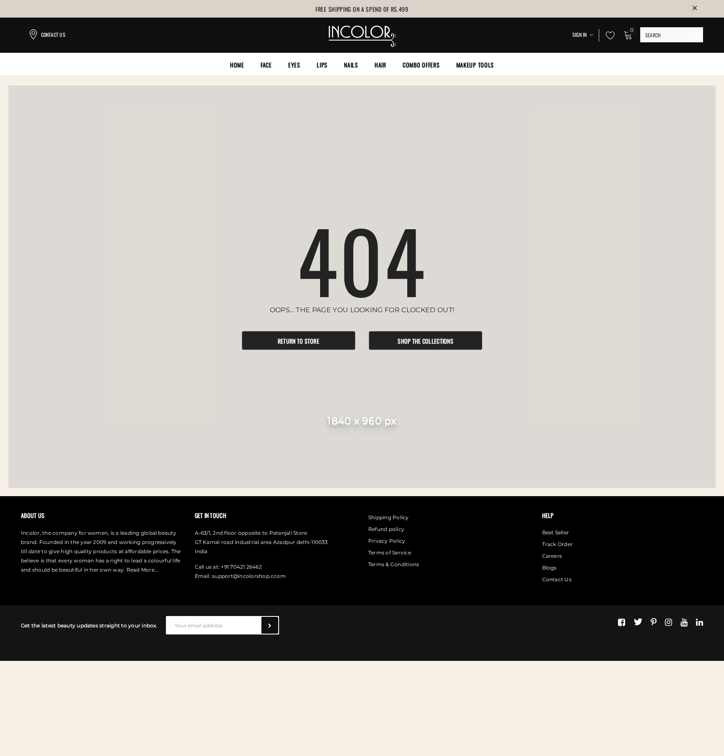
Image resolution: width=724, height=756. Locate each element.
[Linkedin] (699, 622)
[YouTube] (684, 622)
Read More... (143, 570)
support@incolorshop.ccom (249, 576)
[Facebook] (621, 622)
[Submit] (269, 625)
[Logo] (362, 34)
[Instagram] (668, 622)
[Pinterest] (654, 622)
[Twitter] (638, 622)
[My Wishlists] (607, 35)
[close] (694, 9)
